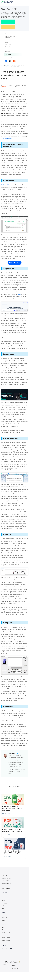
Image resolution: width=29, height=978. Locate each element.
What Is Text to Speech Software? (10, 37)
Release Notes (5, 922)
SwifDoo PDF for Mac (7, 881)
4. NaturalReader (9, 46)
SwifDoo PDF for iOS (6, 883)
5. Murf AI (7, 49)
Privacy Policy (11, 957)
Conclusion (8, 54)
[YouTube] (11, 948)
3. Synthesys (8, 44)
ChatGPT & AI (5, 903)
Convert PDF (4, 900)
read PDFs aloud (8, 138)
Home (2, 65)
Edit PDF (4, 898)
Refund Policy (21, 957)
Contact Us (4, 917)
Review (3, 920)
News (3, 908)
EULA (16, 957)
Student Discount (6, 940)
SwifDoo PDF (5, 185)
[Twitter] (7, 948)
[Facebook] (2, 948)
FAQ (3, 929)
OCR (19, 294)
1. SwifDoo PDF (8, 40)
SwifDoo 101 (5, 905)
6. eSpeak (7, 51)
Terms (6, 957)
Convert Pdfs (7, 66)
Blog (3, 895)
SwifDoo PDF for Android (7, 886)
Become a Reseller (6, 937)
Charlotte (11, 753)
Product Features (6, 888)
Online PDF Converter (6, 878)
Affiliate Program (6, 932)
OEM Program (5, 935)
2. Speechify (8, 42)
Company (4, 915)
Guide (3, 927)
